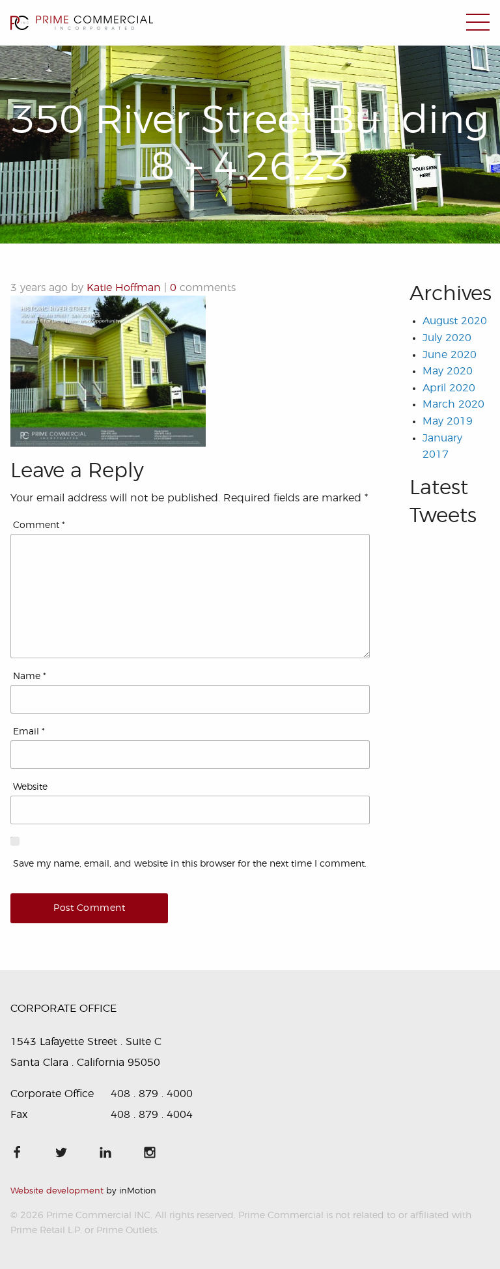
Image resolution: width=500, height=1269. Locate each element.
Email (29, 731)
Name (29, 676)
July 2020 (447, 338)
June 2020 (450, 355)
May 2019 (448, 421)
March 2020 (453, 404)
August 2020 (455, 321)
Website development (57, 1191)
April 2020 (449, 388)
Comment (39, 525)
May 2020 (448, 371)
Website (30, 787)
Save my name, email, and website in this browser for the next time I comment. (190, 864)
